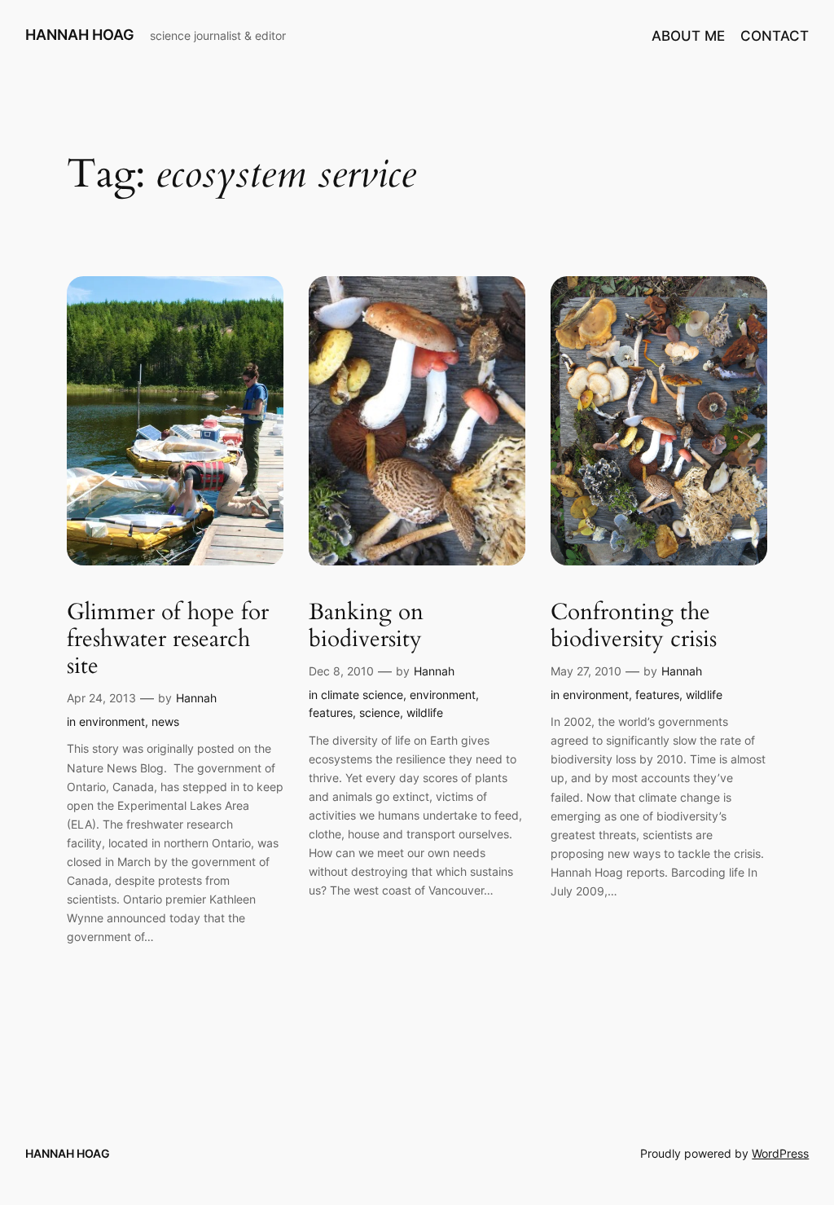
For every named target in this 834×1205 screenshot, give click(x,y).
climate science (362, 694)
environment (112, 721)
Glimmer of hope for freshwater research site (168, 639)
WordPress (780, 1153)
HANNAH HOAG (79, 34)
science (379, 712)
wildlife (424, 712)
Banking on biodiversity (366, 626)
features (331, 712)
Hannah (196, 698)
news (165, 721)
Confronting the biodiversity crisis (634, 626)
